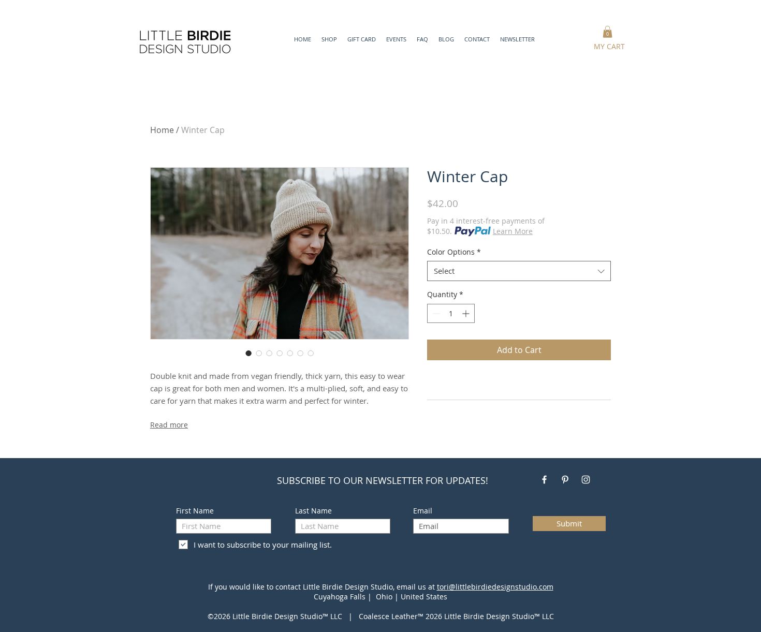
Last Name (313, 511)
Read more (169, 425)
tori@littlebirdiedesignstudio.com (495, 587)
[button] (446, 39)
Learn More (513, 231)
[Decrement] (435, 313)
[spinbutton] (451, 313)
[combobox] (519, 271)
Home (162, 130)
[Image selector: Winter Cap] (248, 353)
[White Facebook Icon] (544, 479)
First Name (195, 511)
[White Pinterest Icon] (565, 479)
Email (422, 511)
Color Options (454, 252)
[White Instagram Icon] (585, 479)
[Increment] (466, 313)
